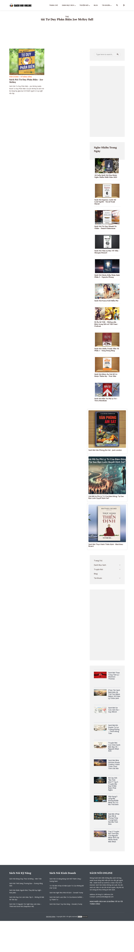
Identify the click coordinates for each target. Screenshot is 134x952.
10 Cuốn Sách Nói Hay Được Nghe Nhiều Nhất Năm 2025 (105, 176)
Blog (96, 5)
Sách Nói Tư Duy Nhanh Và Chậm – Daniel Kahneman (105, 227)
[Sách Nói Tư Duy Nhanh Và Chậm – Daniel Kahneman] (108, 217)
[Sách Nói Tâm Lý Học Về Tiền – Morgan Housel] (108, 241)
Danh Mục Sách (68, 5)
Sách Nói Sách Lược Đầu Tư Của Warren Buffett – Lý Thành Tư (66, 898)
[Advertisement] (107, 101)
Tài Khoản (106, 5)
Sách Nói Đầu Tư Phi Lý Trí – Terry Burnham (106, 399)
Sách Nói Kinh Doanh (63, 873)
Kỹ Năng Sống (26, 77)
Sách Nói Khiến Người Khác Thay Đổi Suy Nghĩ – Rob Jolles (25, 891)
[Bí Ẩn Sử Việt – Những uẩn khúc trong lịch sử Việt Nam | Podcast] (108, 313)
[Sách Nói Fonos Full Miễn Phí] (108, 291)
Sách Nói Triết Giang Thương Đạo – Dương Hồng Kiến (26, 884)
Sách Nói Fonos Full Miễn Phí (106, 301)
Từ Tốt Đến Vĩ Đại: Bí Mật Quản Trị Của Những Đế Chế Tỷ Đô (67, 887)
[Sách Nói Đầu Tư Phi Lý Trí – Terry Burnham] (108, 389)
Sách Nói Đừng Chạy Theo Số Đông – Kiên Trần (25, 879)
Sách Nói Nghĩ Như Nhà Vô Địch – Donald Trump (66, 893)
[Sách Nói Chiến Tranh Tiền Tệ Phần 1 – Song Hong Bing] (108, 339)
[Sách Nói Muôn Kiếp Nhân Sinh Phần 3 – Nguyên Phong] (108, 266)
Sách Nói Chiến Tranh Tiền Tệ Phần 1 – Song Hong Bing (106, 349)
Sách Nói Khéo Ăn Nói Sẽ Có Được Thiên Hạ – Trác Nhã (105, 375)
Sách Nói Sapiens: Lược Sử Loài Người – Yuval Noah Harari (105, 202)
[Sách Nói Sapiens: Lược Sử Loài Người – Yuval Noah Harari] (108, 190)
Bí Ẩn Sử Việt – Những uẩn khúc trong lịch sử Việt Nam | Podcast (106, 324)
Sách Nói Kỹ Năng (20, 873)
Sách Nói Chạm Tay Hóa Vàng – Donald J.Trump (66, 904)
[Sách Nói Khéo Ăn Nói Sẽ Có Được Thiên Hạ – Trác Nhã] (108, 364)
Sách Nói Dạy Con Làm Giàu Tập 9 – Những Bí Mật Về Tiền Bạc (26, 898)
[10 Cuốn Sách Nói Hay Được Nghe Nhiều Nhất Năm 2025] (107, 165)
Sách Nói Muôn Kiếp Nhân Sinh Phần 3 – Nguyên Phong (107, 276)
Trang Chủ (53, 5)
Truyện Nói (83, 5)
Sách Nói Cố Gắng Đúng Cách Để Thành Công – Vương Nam (66, 880)
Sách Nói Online (50, 916)
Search (117, 54)
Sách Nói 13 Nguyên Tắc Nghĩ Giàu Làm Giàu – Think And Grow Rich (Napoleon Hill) (25, 905)
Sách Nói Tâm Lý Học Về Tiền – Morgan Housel (107, 252)
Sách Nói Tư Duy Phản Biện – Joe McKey (26, 80)
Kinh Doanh (14, 77)
